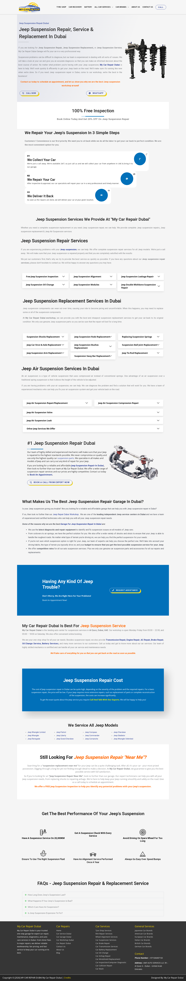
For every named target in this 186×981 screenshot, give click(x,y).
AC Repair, (146, 640)
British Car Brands (142, 943)
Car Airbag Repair (103, 956)
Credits (67, 977)
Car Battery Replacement (106, 949)
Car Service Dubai (63, 933)
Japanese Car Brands (143, 930)
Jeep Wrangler (33, 735)
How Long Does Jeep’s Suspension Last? (47, 895)
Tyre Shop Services (103, 930)
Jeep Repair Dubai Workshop (66, 514)
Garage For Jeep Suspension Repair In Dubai (80, 524)
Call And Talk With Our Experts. (105, 699)
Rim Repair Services (104, 933)
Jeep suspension (68, 249)
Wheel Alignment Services (107, 937)
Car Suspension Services (106, 940)
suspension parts (65, 458)
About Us (60, 949)
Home (58, 930)
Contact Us (60, 946)
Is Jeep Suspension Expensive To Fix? (45, 913)
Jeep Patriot (61, 732)
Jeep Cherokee (119, 732)
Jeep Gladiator (119, 735)
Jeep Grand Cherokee (65, 739)
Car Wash (100, 969)
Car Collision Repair (104, 965)
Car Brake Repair (103, 943)
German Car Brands (143, 946)
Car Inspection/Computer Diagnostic (111, 962)
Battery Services (50, 643)
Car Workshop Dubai (65, 940)
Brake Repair (157, 640)
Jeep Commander (92, 735)
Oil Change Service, (31, 643)
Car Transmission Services (107, 946)
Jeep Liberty (61, 735)
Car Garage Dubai (63, 937)
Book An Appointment (41, 474)
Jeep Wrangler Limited (36, 732)
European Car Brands (144, 937)
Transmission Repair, (116, 640)
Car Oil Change (102, 953)
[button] (161, 7)
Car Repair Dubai (63, 943)
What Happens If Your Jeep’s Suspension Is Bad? (50, 901)
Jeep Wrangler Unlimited (123, 739)
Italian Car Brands (142, 940)
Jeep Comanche (91, 739)
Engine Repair (133, 640)
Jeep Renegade (33, 739)
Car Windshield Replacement (108, 959)
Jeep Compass (91, 732)
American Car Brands (144, 933)
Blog (58, 953)
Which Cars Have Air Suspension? (43, 907)
